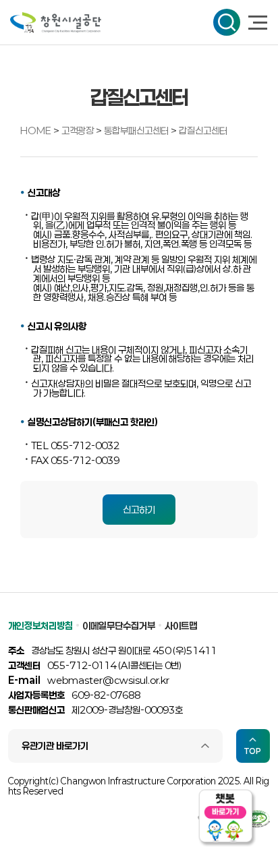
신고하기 (139, 509)
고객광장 (78, 130)
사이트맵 (181, 625)
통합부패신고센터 (137, 130)
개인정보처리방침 (40, 625)
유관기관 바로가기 (55, 745)
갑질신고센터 (203, 130)
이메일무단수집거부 (118, 625)
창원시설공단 (55, 22)
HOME (35, 130)
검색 (226, 22)
